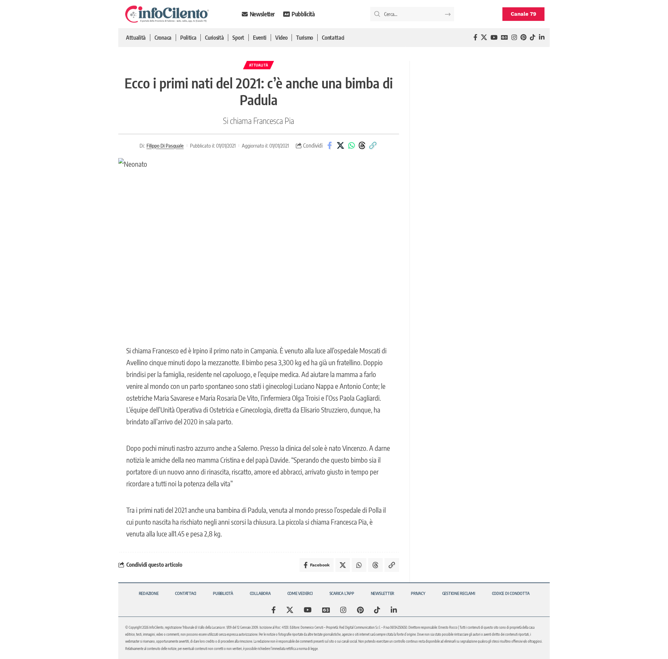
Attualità (258, 65)
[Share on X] (340, 145)
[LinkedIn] (541, 37)
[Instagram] (514, 37)
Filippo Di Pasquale (165, 145)
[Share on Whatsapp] (351, 145)
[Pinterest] (523, 37)
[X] (484, 37)
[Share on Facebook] (330, 145)
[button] (373, 145)
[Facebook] (475, 37)
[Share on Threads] (362, 145)
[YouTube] (494, 37)
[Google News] (504, 37)
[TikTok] (532, 37)
